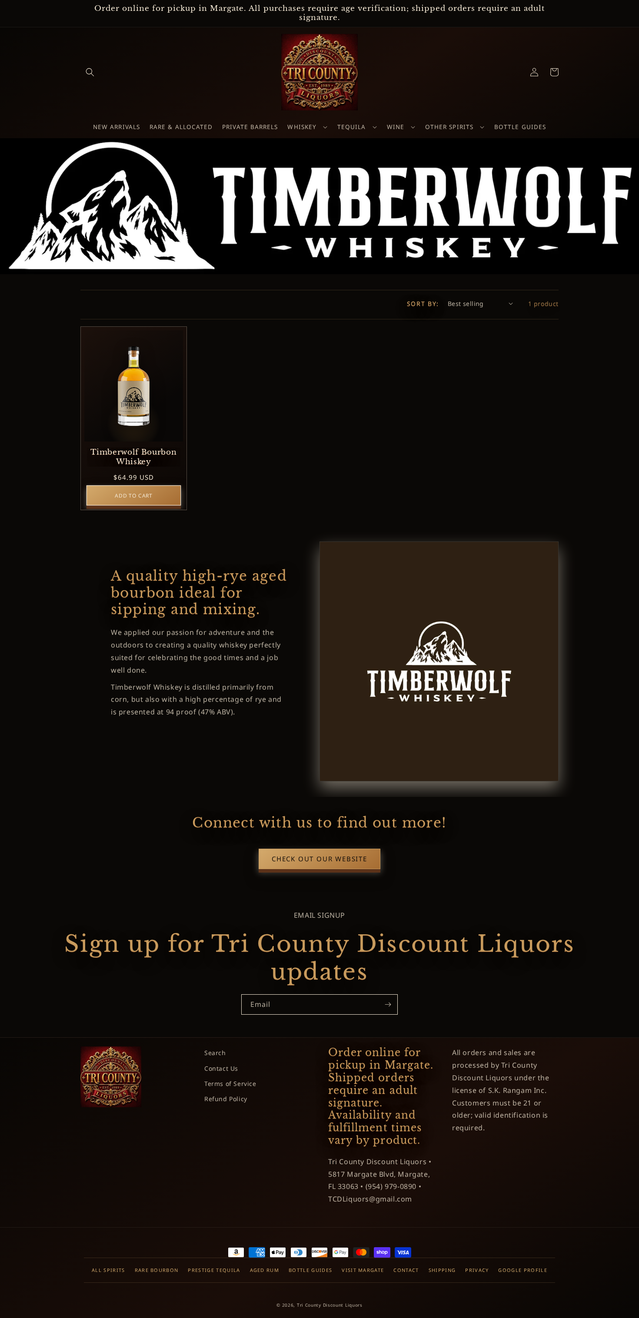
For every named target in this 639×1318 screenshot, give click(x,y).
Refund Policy (225, 1099)
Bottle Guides (310, 1270)
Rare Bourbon (157, 1270)
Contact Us (221, 1068)
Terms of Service (230, 1083)
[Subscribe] (387, 1004)
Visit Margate (363, 1270)
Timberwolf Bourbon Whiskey (133, 457)
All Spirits (108, 1270)
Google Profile (522, 1270)
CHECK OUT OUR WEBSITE (319, 858)
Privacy (477, 1270)
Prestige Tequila (214, 1270)
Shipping (442, 1270)
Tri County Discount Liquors (330, 1305)
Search (215, 1053)
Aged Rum (265, 1270)
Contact (406, 1270)
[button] (90, 72)
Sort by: (423, 303)
